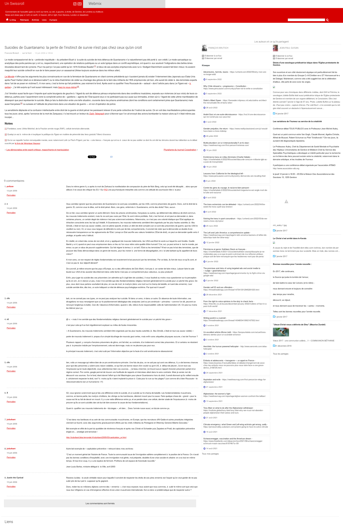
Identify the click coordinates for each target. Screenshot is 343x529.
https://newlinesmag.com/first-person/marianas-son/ (226, 145)
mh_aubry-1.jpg (280, 225)
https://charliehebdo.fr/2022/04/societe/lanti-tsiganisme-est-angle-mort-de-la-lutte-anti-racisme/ (235, 191)
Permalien (11, 195)
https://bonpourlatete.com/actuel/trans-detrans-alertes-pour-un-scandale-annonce (234, 333)
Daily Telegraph (96, 113)
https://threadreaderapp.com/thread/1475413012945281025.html (231, 289)
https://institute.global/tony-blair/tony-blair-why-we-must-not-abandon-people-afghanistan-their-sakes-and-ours (233, 411)
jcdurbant (11, 419)
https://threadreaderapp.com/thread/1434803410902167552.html (231, 320)
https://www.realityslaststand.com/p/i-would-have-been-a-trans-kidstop (235, 129)
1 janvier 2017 (281, 316)
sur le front (26, 53)
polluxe (10, 186)
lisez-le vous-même (67, 87)
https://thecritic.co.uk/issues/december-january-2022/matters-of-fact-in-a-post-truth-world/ (235, 304)
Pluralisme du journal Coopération (180, 149)
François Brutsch (218, 48)
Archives (35, 19)
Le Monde (9, 76)
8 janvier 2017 (281, 230)
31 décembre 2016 (283, 345)
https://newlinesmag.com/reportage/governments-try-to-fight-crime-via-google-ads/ (234, 274)
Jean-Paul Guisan (288, 48)
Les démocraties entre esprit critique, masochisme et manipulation (37, 149)
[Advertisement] (171, 30)
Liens (44, 19)
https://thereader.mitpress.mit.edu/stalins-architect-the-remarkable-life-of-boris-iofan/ (235, 101)
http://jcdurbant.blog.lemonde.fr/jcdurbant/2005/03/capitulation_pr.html (96, 437)
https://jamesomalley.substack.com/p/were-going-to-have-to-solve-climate (235, 426)
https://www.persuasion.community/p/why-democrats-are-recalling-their (234, 175)
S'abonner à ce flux (212, 55)
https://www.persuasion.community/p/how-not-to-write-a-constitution (233, 88)
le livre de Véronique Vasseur (27, 143)
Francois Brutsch (12, 53)
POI (106, 189)
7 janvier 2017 (281, 256)
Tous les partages (280, 353)
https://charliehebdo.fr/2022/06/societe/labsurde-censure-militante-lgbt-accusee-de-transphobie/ (235, 160)
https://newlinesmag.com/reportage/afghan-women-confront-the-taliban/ (234, 396)
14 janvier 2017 (281, 113)
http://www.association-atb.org (286, 168)
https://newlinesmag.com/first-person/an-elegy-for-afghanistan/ (234, 380)
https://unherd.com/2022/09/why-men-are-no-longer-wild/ (235, 73)
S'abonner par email (213, 58)
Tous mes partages (210, 453)
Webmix (95, 3)
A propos (53, 19)
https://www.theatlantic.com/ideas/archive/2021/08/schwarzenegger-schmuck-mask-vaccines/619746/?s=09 (233, 442)
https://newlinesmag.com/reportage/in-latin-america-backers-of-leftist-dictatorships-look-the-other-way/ (235, 236)
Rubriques (24, 19)
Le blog (12, 19)
